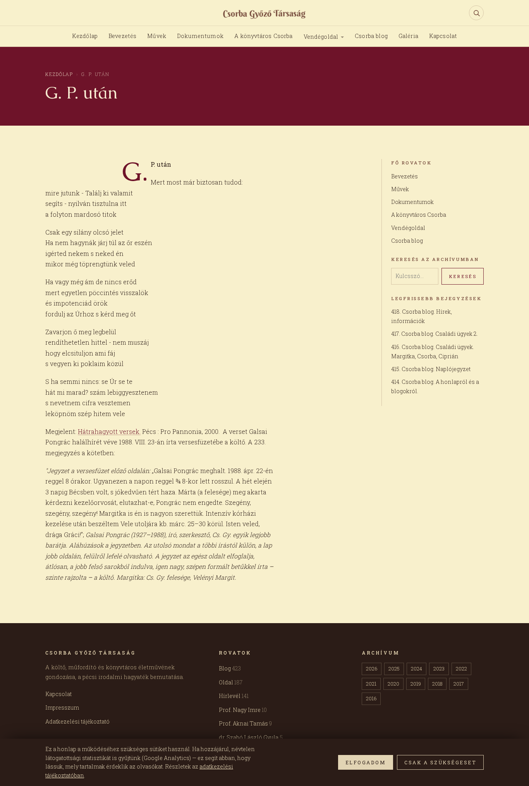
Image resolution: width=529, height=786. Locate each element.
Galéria (408, 36)
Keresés (462, 276)
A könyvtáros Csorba (263, 36)
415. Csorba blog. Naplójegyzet (431, 369)
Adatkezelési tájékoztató (77, 721)
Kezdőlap (85, 36)
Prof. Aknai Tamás (245, 723)
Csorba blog (371, 36)
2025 (394, 668)
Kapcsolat (443, 36)
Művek (156, 36)
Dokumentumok (200, 36)
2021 (371, 684)
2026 (371, 668)
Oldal (230, 682)
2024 (416, 668)
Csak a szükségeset (440, 762)
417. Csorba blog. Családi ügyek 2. (434, 333)
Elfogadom (365, 762)
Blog (230, 668)
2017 (458, 684)
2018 (437, 684)
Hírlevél (234, 696)
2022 (461, 668)
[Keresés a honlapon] (476, 12)
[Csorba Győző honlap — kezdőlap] (264, 13)
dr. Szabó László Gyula (251, 737)
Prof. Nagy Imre (243, 709)
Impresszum (62, 707)
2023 (439, 668)
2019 (415, 684)
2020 (393, 684)
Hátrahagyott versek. (109, 431)
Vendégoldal (321, 36)
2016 (371, 698)
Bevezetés (122, 36)
